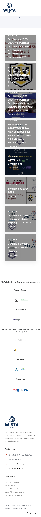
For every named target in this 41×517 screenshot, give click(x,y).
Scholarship (12, 35)
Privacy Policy (10, 485)
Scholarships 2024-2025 (19, 190)
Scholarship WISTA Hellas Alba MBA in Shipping (18, 247)
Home (16, 18)
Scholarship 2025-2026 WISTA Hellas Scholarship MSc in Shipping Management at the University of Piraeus (20, 105)
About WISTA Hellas (12, 489)
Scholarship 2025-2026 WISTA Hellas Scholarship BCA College (18, 76)
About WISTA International (14, 492)
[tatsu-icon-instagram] (31, 513)
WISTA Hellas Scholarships (15, 162)
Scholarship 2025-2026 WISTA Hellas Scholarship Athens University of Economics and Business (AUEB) (18, 48)
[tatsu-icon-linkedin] (35, 513)
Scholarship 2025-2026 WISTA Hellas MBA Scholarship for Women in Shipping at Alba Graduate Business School (20, 133)
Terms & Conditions (12, 482)
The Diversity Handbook (13, 495)
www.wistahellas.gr (16, 468)
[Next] (32, 369)
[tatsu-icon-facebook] (27, 513)
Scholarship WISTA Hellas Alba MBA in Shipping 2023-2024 (19, 219)
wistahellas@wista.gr (16, 464)
